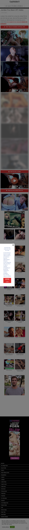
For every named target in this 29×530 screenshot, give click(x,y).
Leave (7, 281)
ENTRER (7, 279)
